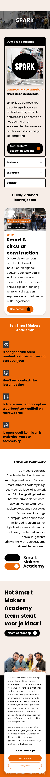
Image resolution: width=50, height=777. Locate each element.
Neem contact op (19, 633)
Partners (12, 162)
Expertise (13, 172)
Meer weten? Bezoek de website (22, 148)
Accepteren (25, 758)
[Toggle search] (38, 5)
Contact (12, 183)
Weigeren (25, 765)
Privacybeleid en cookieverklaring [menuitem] (26, 773)
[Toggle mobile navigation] (44, 5)
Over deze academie (20, 41)
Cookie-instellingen (25, 751)
